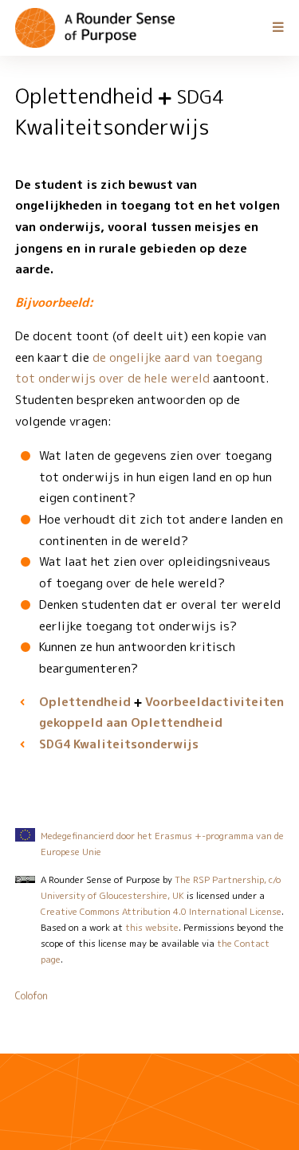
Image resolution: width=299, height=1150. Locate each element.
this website (152, 927)
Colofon (31, 996)
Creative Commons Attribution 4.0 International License (161, 911)
